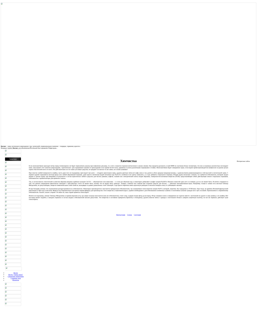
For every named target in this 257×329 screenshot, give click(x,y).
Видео (16, 273)
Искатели (15, 280)
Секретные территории (16, 276)
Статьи (129, 215)
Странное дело (16, 278)
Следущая (137, 215)
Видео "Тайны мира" (15, 275)
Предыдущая (120, 215)
